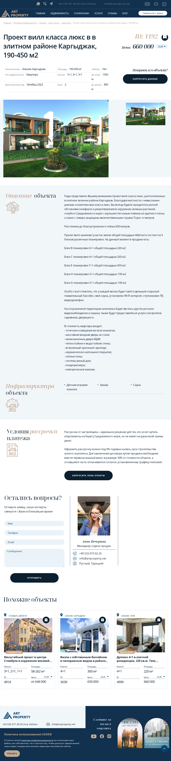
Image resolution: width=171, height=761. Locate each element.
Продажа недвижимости (25, 22)
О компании (81, 13)
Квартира (66, 22)
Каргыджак (53, 22)
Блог (125, 13)
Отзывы (112, 13)
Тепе (132, 615)
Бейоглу (23, 615)
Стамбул (13, 615)
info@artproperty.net (117, 3)
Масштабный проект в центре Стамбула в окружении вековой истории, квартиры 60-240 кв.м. (26, 659)
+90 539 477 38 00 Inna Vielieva (77, 3)
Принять (12, 753)
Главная (40, 13)
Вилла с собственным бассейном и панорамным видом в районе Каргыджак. (83, 659)
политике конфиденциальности (37, 740)
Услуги (98, 13)
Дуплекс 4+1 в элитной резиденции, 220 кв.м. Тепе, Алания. (136, 659)
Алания (42, 22)
